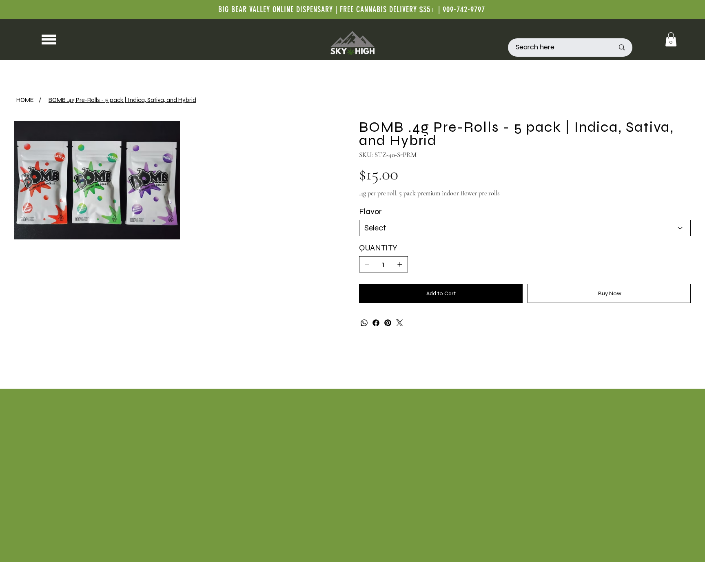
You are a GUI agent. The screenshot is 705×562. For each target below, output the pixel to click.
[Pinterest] (388, 323)
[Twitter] (400, 323)
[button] (671, 39)
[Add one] (400, 264)
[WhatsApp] (364, 323)
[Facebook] (376, 323)
